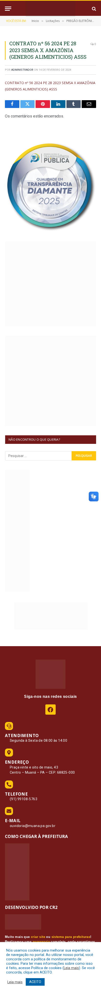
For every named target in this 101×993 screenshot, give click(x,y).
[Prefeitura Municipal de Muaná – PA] (50, 9)
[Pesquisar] (93, 8)
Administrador (22, 69)
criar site (38, 937)
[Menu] (8, 8)
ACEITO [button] (35, 982)
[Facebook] (50, 709)
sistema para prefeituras (70, 937)
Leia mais (71, 968)
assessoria (41, 942)
